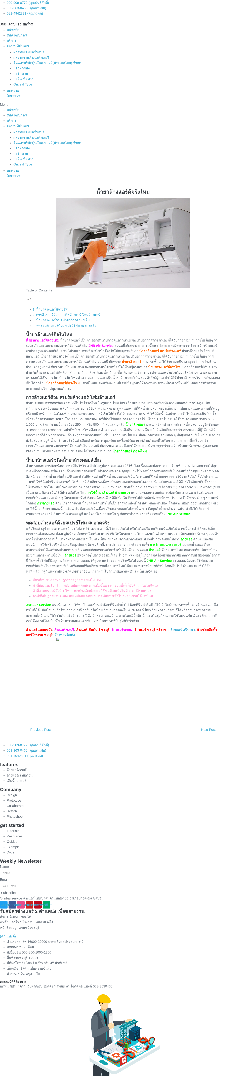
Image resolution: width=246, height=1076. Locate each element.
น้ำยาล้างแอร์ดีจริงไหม (52, 309)
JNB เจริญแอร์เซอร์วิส (16, 24)
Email (4, 879)
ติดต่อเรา (13, 96)
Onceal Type (22, 84)
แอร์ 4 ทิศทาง (23, 79)
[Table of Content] (123, 298)
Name (4, 866)
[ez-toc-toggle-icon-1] (123, 301)
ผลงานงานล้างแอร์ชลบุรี (31, 57)
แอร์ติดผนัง (21, 68)
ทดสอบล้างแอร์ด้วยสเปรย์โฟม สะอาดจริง (66, 325)
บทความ (13, 90)
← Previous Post (38, 729)
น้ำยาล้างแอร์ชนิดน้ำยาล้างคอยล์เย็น (63, 320)
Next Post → (210, 729)
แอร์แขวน (20, 73)
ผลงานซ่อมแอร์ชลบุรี (28, 52)
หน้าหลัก (13, 30)
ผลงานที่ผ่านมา (18, 46)
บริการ (11, 40)
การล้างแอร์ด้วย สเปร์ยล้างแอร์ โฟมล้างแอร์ (68, 315)
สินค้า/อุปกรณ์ (17, 35)
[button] (123, 104)
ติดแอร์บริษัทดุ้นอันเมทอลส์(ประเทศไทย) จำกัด (47, 63)
